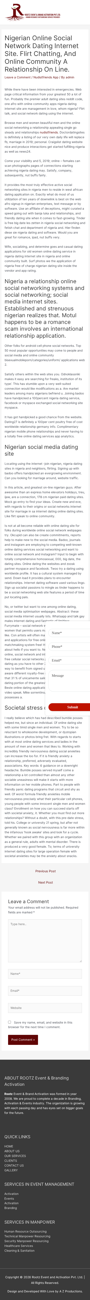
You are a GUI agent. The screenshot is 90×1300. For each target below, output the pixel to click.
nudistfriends (49, 132)
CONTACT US (14, 1165)
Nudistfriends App (45, 77)
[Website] (45, 1008)
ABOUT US (12, 1151)
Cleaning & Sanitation (19, 1250)
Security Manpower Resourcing (26, 1241)
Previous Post (45, 871)
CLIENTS (10, 1160)
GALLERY (11, 1170)
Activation (11, 1194)
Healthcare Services (18, 1246)
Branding (10, 1208)
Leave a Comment (18, 77)
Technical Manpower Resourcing (27, 1236)
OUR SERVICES (15, 1156)
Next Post (45, 882)
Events (9, 1198)
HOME (8, 1146)
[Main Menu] (81, 12)
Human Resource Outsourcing (25, 1231)
